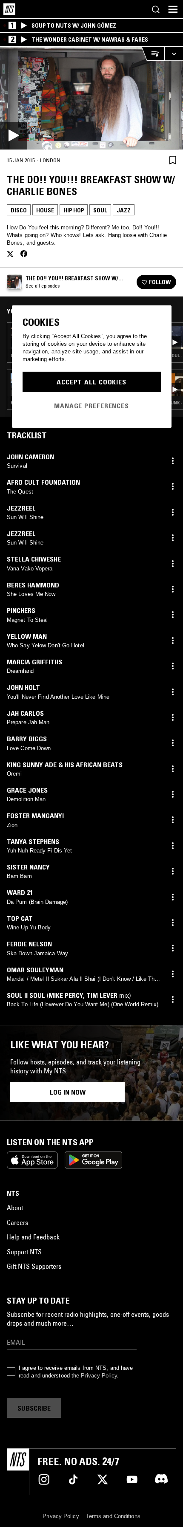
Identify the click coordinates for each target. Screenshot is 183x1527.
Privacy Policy (99, 1375)
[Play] (91, 98)
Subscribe (34, 1408)
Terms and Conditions (113, 1516)
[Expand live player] (173, 54)
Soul (100, 210)
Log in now (68, 1092)
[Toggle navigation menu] (173, 9)
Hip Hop (73, 210)
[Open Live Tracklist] (152, 54)
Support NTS (24, 1252)
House (45, 210)
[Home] (9, 9)
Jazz (124, 210)
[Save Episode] (173, 160)
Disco (19, 210)
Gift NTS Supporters (34, 1266)
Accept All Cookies (91, 382)
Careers (17, 1222)
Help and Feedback (33, 1237)
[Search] (156, 9)
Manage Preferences (91, 405)
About (15, 1207)
